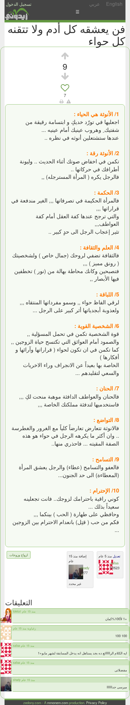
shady (84, 567)
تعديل (116, 555)
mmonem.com (57, 702)
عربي (94, 3)
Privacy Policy (96, 702)
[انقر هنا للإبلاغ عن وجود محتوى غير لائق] (69, 101)
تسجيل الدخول (18, 4)
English (114, 3)
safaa (114, 562)
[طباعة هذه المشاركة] (61, 101)
